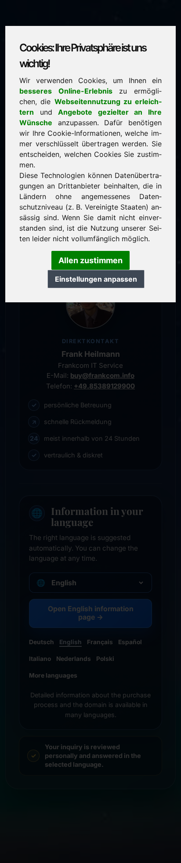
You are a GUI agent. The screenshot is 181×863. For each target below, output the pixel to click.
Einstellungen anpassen (96, 279)
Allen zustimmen (90, 260)
